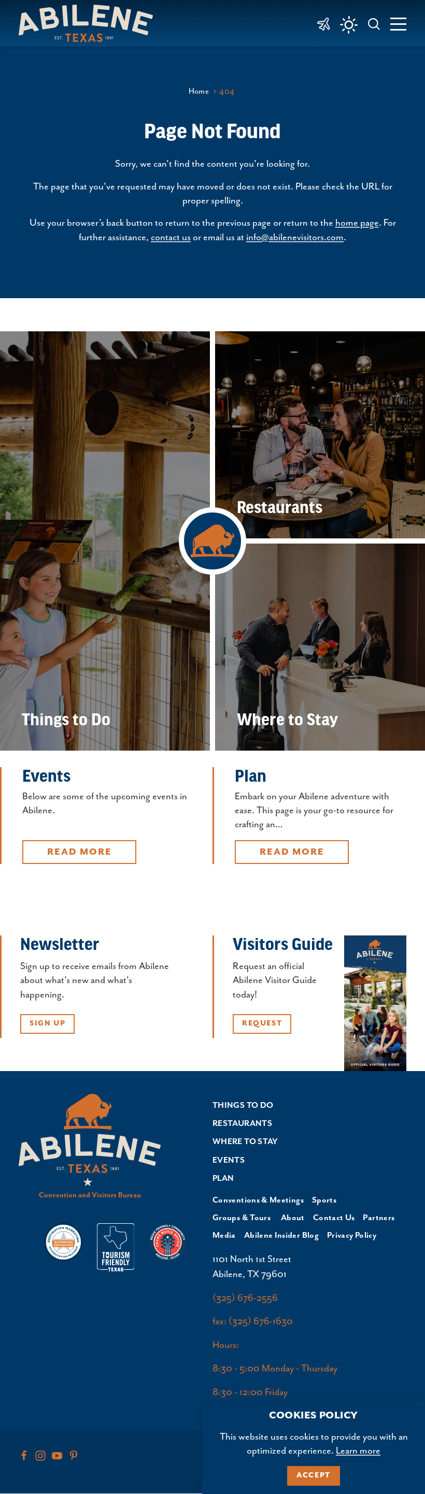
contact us (171, 237)
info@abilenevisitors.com (295, 237)
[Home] (90, 23)
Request (262, 1023)
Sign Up (47, 1023)
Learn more (358, 1450)
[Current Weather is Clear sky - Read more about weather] (349, 25)
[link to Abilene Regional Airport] (323, 23)
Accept (313, 1475)
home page (357, 222)
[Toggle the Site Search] (374, 23)
